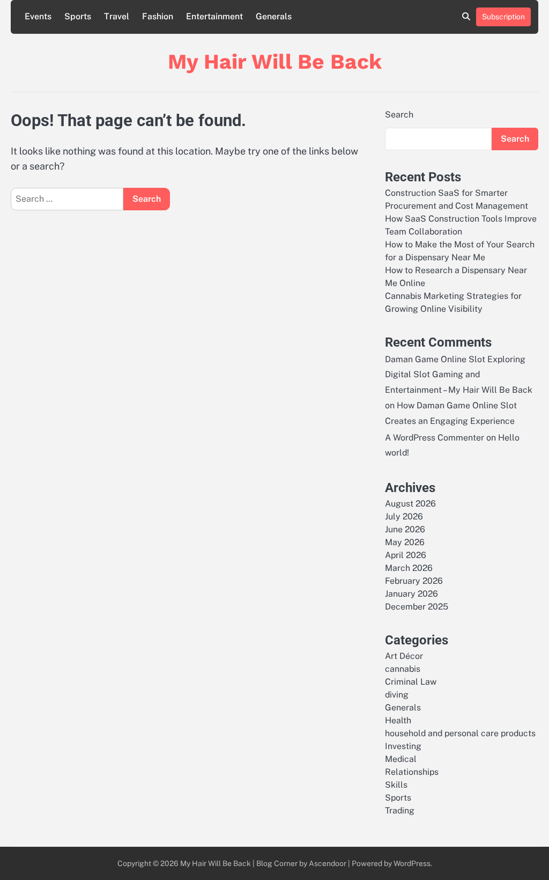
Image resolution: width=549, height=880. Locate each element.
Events (38, 16)
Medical (401, 759)
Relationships (412, 772)
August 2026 (410, 503)
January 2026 (411, 594)
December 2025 (416, 607)
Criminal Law (410, 682)
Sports (77, 16)
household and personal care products (460, 733)
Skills (396, 785)
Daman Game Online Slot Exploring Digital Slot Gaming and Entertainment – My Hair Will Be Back (458, 374)
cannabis (402, 669)
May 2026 (405, 542)
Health (398, 720)
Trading (399, 810)
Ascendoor (327, 863)
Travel (116, 16)
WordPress (412, 863)
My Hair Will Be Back (275, 61)
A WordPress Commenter (434, 437)
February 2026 (414, 581)
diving (397, 695)
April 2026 (405, 555)
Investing (403, 746)
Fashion (157, 16)
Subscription (503, 16)
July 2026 (404, 516)
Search (399, 114)
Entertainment (214, 16)
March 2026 (409, 568)
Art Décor (404, 656)
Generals (274, 16)
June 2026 (405, 529)
